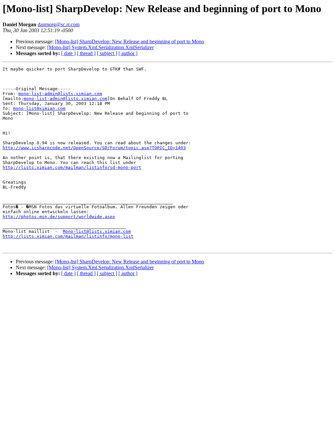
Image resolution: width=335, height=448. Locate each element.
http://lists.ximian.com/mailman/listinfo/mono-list (68, 236)
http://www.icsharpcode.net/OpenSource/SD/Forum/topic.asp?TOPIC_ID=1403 (94, 147)
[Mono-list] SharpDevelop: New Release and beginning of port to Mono (129, 41)
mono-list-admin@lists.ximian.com (60, 93)
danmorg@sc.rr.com (58, 24)
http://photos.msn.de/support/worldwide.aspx (59, 216)
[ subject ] (107, 53)
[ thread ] (86, 53)
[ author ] (127, 53)
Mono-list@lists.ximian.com (97, 231)
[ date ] (68, 53)
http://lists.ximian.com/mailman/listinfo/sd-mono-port (72, 167)
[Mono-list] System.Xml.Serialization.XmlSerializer (100, 47)
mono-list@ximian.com (39, 108)
